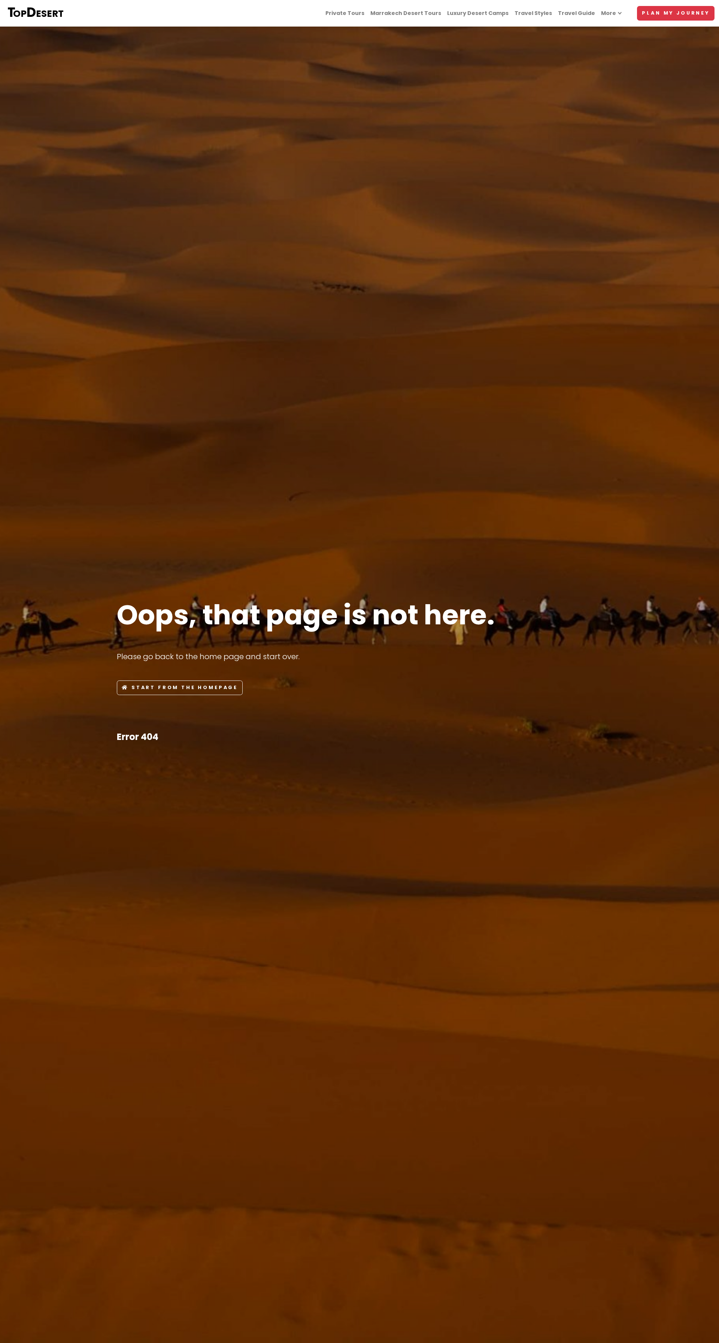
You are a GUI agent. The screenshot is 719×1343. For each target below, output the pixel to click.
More (608, 13)
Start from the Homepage (184, 687)
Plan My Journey (676, 13)
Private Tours (344, 13)
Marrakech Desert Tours (405, 13)
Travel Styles (533, 13)
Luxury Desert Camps (478, 13)
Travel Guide (576, 13)
